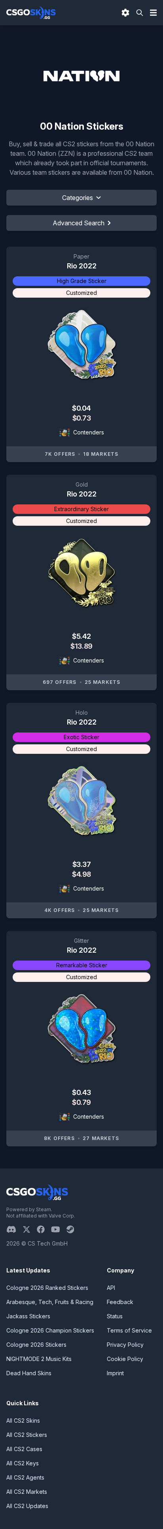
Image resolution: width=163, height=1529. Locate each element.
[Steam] (73, 1229)
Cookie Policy (125, 1358)
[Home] (31, 12)
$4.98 (81, 874)
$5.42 (81, 636)
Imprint (115, 1373)
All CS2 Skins (23, 1420)
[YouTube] (58, 1229)
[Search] (139, 12)
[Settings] (125, 12)
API (111, 1287)
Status (115, 1316)
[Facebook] (44, 1229)
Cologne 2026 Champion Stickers (50, 1330)
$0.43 (81, 1092)
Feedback (120, 1302)
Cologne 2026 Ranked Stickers (47, 1287)
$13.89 (81, 646)
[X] (30, 1229)
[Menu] (153, 12)
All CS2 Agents (25, 1477)
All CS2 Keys (22, 1463)
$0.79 (81, 1102)
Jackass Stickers (28, 1316)
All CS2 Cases (24, 1449)
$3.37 (81, 864)
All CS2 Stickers (26, 1434)
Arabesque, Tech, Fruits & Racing (49, 1302)
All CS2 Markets (26, 1491)
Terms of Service (129, 1330)
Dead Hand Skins (28, 1373)
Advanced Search (78, 223)
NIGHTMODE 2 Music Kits (39, 1358)
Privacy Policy (125, 1344)
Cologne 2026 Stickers (36, 1344)
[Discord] (14, 1229)
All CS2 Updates (27, 1506)
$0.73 (81, 418)
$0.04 (81, 408)
